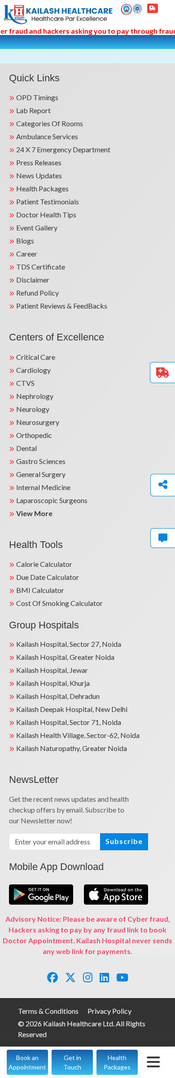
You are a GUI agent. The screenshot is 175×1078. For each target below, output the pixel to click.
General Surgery (41, 474)
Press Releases (38, 162)
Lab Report (33, 110)
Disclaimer (32, 279)
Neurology (32, 409)
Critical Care (35, 357)
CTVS (25, 383)
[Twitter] (70, 977)
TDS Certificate (40, 266)
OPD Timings (37, 97)
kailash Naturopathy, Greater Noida (71, 748)
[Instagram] (87, 977)
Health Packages (42, 188)
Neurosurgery (37, 422)
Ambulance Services (47, 136)
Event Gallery (36, 227)
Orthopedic (34, 435)
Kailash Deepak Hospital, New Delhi (71, 709)
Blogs (25, 240)
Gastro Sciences (41, 461)
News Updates (39, 175)
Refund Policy (37, 292)
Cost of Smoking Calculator (59, 603)
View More (34, 513)
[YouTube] (122, 977)
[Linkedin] (104, 977)
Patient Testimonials (47, 201)
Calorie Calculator (44, 564)
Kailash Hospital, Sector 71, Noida (68, 722)
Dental (26, 448)
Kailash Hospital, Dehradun (58, 696)
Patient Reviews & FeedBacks (61, 305)
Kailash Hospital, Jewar (52, 670)
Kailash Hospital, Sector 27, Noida (68, 644)
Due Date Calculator (47, 577)
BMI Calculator (40, 590)
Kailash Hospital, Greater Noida (65, 657)
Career (26, 253)
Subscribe (124, 841)
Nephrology (34, 396)
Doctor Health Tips (46, 214)
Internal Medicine (43, 487)
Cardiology (33, 370)
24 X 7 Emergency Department (63, 149)
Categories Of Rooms (49, 123)
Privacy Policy (109, 1011)
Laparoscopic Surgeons (52, 500)
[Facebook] (52, 977)
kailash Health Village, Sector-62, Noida (78, 735)
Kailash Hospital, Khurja (53, 683)
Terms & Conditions (48, 1011)
